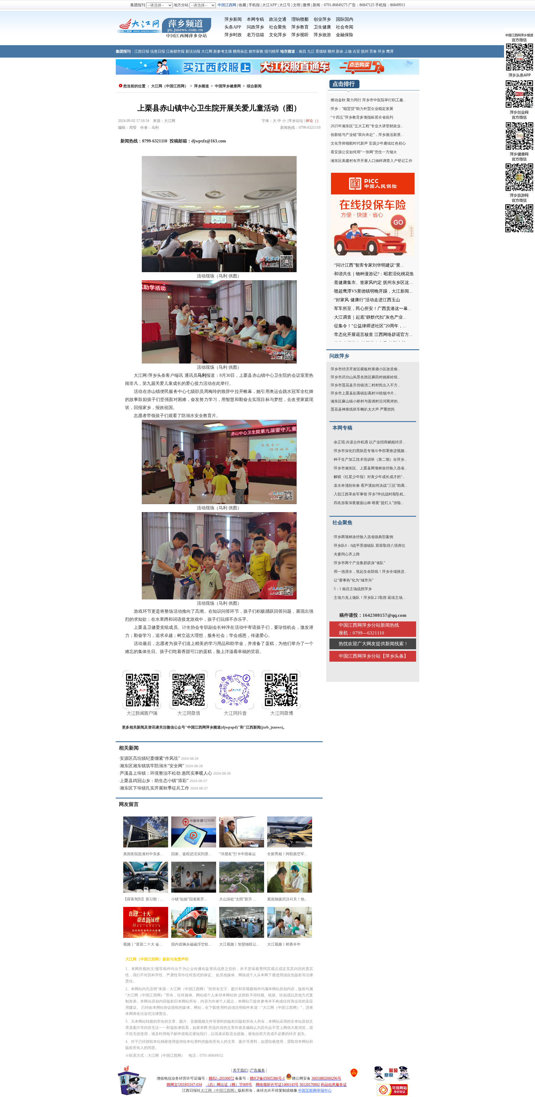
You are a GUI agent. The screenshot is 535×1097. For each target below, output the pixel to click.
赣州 (331, 51)
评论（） (313, 121)
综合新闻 (254, 86)
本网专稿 (255, 19)
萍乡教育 (300, 27)
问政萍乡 (255, 27)
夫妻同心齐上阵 (347, 554)
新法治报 (192, 51)
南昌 (302, 51)
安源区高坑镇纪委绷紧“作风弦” (150, 758)
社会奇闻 (344, 27)
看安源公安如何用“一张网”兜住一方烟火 (364, 152)
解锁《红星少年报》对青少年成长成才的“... (369, 477)
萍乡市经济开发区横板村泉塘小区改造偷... (365, 369)
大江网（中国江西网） (169, 86)
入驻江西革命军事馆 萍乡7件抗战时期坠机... (370, 494)
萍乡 (381, 51)
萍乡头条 (394, 656)
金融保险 (344, 35)
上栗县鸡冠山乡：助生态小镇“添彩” (154, 780)
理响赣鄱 (300, 19)
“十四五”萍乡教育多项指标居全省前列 (362, 117)
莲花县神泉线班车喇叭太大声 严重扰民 (363, 409)
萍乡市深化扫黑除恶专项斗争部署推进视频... (370, 451)
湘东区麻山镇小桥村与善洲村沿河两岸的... (365, 401)
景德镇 (321, 51)
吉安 (356, 51)
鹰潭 (390, 51)
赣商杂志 (240, 51)
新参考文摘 (222, 51)
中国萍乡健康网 (228, 86)
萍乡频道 (201, 86)
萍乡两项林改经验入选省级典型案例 (363, 537)
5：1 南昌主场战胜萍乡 (353, 589)
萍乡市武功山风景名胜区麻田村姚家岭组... (365, 377)
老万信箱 (255, 35)
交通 (282, 19)
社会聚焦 (277, 27)
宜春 (373, 51)
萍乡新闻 (233, 19)
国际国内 (344, 19)
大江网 (206, 51)
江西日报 (141, 51)
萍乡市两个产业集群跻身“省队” (359, 563)
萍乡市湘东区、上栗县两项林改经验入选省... (370, 468)
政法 (273, 19)
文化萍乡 (277, 35)
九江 (311, 51)
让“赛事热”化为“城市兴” (353, 580)
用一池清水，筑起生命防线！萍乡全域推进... (370, 571)
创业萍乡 (322, 19)
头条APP (232, 27)
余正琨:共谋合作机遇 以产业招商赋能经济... (369, 442)
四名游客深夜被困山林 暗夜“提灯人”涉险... (369, 503)
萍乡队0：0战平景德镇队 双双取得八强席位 (369, 545)
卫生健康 (322, 27)
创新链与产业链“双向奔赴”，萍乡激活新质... (367, 135)
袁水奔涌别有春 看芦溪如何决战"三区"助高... (370, 485)
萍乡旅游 (322, 35)
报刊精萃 (271, 51)
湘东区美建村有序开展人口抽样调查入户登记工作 (371, 161)
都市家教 (256, 51)
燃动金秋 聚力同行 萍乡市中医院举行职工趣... (368, 100)
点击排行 (344, 84)
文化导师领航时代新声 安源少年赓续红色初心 (368, 143)
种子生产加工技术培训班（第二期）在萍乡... (370, 459)
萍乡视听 (300, 35)
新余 (339, 51)
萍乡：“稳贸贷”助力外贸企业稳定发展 (362, 109)
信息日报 (157, 51)
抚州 (364, 51)
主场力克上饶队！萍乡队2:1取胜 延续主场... (369, 597)
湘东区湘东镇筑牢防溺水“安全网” (152, 766)
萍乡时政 (233, 35)
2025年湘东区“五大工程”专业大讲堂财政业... (367, 126)
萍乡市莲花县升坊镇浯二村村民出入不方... (365, 385)
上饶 (348, 51)
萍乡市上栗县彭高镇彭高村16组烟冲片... (364, 393)
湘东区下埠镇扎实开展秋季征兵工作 (154, 788)
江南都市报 (175, 51)
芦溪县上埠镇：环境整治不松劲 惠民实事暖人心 (166, 773)
